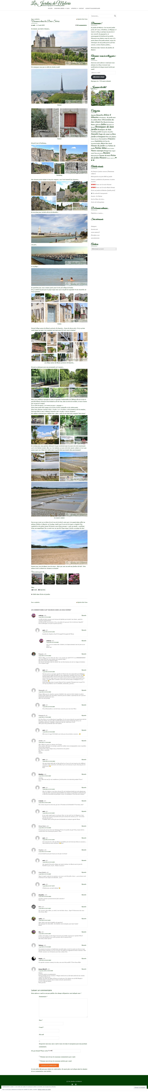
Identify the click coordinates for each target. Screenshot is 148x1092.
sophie (40, 918)
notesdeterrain (95, 238)
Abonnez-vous (98, 77)
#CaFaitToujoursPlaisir (93, 8)
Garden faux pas (95, 139)
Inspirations (99, 141)
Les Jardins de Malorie (51, 3)
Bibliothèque (111, 122)
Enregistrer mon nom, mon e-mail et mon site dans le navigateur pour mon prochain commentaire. (63, 1045)
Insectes (92, 141)
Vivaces (103, 157)
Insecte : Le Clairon (96, 196)
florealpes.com (95, 235)
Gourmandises (103, 139)
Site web (41, 1034)
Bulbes (103, 124)
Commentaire (43, 996)
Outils (106, 146)
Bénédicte (41, 774)
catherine (41, 615)
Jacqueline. (41, 895)
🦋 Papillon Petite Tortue (81, 19)
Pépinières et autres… (97, 213)
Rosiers (106, 153)
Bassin (106, 122)
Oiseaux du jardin (98, 146)
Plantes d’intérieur (110, 148)
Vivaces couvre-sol (111, 158)
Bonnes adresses (96, 124)
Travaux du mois (104, 155)
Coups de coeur (104, 134)
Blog (68, 8)
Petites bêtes (101, 148)
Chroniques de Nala (104, 129)
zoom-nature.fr (95, 232)
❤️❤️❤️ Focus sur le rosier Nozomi (101, 184)
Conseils (94, 134)
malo (33, 25)
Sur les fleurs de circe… (98, 199)
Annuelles (99, 115)
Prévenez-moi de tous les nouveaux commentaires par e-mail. (57, 1057)
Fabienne (41, 945)
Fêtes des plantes (111, 137)
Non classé (108, 143)
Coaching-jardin (96, 132)
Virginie (40, 958)
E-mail (41, 1027)
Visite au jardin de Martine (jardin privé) (103, 190)
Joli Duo (105, 141)
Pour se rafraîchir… (35, 19)
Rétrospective (95, 155)
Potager (106, 151)
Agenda (93, 115)
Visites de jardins (45, 594)
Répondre (84, 615)
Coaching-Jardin (59, 8)
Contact (81, 8)
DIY (111, 134)
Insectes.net (94, 229)
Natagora (93, 226)
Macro (103, 143)
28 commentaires (82, 25)
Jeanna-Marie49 (43, 969)
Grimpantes (111, 139)
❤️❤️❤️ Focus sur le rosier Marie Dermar (103, 187)
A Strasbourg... (102, 117)
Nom (41, 1020)
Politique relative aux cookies (44, 1089)
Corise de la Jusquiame (97, 202)
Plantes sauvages (97, 151)
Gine (40, 932)
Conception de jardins (107, 132)
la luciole (41, 801)
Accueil (50, 8)
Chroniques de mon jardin (102, 128)
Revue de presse (99, 153)
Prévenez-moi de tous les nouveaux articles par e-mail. (56, 1061)
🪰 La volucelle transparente (99, 193)
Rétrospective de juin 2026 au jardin (101, 176)
